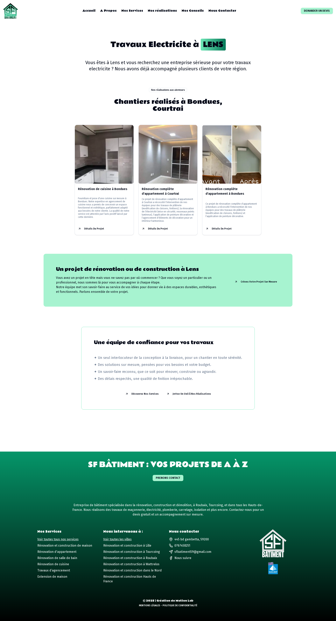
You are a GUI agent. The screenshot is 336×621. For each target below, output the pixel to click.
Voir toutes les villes (117, 539)
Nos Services (132, 11)
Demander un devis (317, 10)
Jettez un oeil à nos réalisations (192, 393)
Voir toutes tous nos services (58, 539)
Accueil (88, 11)
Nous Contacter (222, 11)
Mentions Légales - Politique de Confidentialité (168, 605)
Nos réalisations (162, 11)
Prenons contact (168, 478)
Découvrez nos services (145, 393)
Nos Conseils (193, 11)
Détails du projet (94, 228)
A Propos (108, 11)
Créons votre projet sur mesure (259, 281)
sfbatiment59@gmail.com (192, 552)
